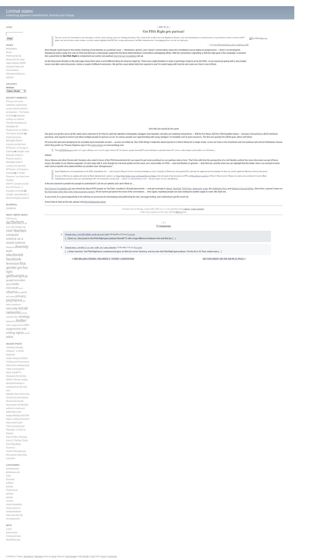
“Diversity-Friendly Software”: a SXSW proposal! (15, 351)
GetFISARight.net (65, 150)
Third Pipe (187, 188)
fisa (23, 263)
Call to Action (97, 145)
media (15, 284)
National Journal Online (243, 188)
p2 (19, 292)
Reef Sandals (71, 556)
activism (15, 222)
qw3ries (9, 494)
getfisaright (15, 276)
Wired (169, 188)
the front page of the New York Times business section (70, 192)
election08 (14, 255)
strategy (24, 316)
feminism (12, 263)
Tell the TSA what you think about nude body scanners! (16, 455)
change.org (19, 227)
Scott (54, 556)
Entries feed (11, 532)
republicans (16, 305)
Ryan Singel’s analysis (199, 176)
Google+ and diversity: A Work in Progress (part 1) (17, 155)
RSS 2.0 (179, 211)
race (8, 304)
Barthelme (39, 556)
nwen (21, 288)
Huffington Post (219, 188)
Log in (9, 529)
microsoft (12, 288)
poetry (12, 297)
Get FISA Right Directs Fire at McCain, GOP (231, 45)
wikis (9, 337)
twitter (21, 321)
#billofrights (11, 49)
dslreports (197, 188)
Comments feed (13, 536)
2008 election (11, 218)
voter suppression (14, 325)
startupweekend (13, 511)
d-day (205, 188)
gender (11, 267)
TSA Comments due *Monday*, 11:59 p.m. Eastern (16, 430)
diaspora (10, 247)
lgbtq (8, 284)
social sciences (13, 508)
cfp (12, 227)
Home (9, 27)
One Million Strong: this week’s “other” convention (104, 259)
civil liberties (16, 231)
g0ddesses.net (13, 472)
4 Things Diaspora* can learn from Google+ (17, 176)
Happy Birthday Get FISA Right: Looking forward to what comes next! (17, 419)
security (12, 308)
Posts (103, 556)
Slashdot (177, 188)
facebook (13, 259)
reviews (9, 501)
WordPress (28, 556)
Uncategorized (13, 519)
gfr (26, 276)
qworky (9, 497)
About (9, 52)
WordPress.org (13, 540)
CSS (93, 556)
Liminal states (19, 11)
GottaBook (11, 208)
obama (11, 292)
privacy (20, 296)
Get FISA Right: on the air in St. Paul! (223, 259)
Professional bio (13, 56)
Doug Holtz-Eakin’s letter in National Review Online (136, 176)
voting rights (15, 333)
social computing (197, 208)
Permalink (131, 234)
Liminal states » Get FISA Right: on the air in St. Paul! (87, 234)
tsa (14, 321)
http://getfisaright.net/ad (95, 202)
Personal (10, 479)
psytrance (14, 300)
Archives (10, 87)
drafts (9, 250)
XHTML (85, 556)
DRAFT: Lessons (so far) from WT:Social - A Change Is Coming (17, 187)
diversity (21, 247)
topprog (9, 321)
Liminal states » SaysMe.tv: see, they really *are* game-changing (90, 247)
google (9, 280)
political (186, 208)
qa (24, 301)
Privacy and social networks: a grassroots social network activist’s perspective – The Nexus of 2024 (17, 108)
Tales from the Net (14, 515)
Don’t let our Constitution (125, 56)
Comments (112, 556)
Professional (12, 490)
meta (8, 476)
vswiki (26, 333)
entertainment (12, 468)
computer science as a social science (15, 238)
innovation (19, 280)
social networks (17, 310)
